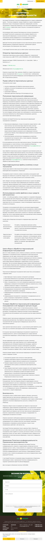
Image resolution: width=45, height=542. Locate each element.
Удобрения (13, 524)
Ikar (11, 526)
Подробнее (5, 536)
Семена (4, 526)
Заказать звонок (40, 1)
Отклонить (22, 538)
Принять (9, 538)
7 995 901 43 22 (30, 1)
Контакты (5, 529)
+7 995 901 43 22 (11, 65)
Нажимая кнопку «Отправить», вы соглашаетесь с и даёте (23, 506)
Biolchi (12, 529)
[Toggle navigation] (1, 1)
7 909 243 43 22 (38, 526)
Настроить (36, 538)
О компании (5, 524)
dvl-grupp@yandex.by (18, 68)
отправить (22, 509)
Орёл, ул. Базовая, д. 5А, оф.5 (26, 524)
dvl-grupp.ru (8, 27)
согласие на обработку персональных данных (23, 506)
